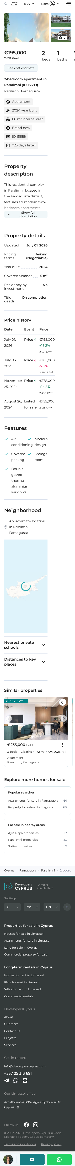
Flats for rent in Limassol (22, 982)
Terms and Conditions (20, 1144)
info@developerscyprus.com (25, 1066)
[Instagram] (35, 1125)
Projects (10, 1038)
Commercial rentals (18, 996)
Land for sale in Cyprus (20, 947)
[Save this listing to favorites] (62, 702)
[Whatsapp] (59, 1159)
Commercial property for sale (25, 954)
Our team (11, 1024)
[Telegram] (6, 1080)
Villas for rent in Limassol (22, 989)
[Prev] (9, 718)
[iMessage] (25, 1080)
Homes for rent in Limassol (24, 975)
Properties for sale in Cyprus (28, 926)
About (8, 1017)
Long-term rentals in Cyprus (28, 967)
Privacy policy (51, 1144)
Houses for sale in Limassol (24, 934)
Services (10, 1045)
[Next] (63, 718)
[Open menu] (68, 3)
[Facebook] (26, 1125)
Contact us (12, 1031)
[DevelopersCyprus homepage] (18, 886)
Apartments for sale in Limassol (27, 940)
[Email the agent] (32, 1159)
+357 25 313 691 (18, 1073)
